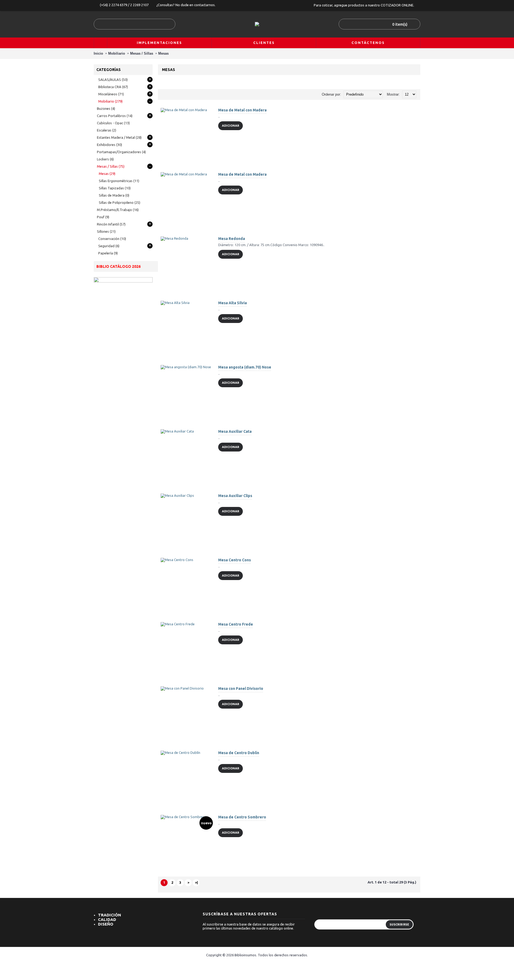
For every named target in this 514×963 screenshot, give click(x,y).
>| (196, 882)
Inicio (98, 53)
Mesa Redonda (231, 238)
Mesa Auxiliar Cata (235, 431)
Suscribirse (399, 924)
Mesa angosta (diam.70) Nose (244, 367)
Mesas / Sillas (141, 53)
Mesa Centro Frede (235, 624)
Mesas (163, 53)
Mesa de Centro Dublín (238, 753)
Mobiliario (116, 53)
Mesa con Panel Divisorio (240, 688)
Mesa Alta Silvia (232, 303)
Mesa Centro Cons (234, 560)
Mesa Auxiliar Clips (235, 496)
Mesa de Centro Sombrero (242, 817)
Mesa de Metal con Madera (242, 110)
